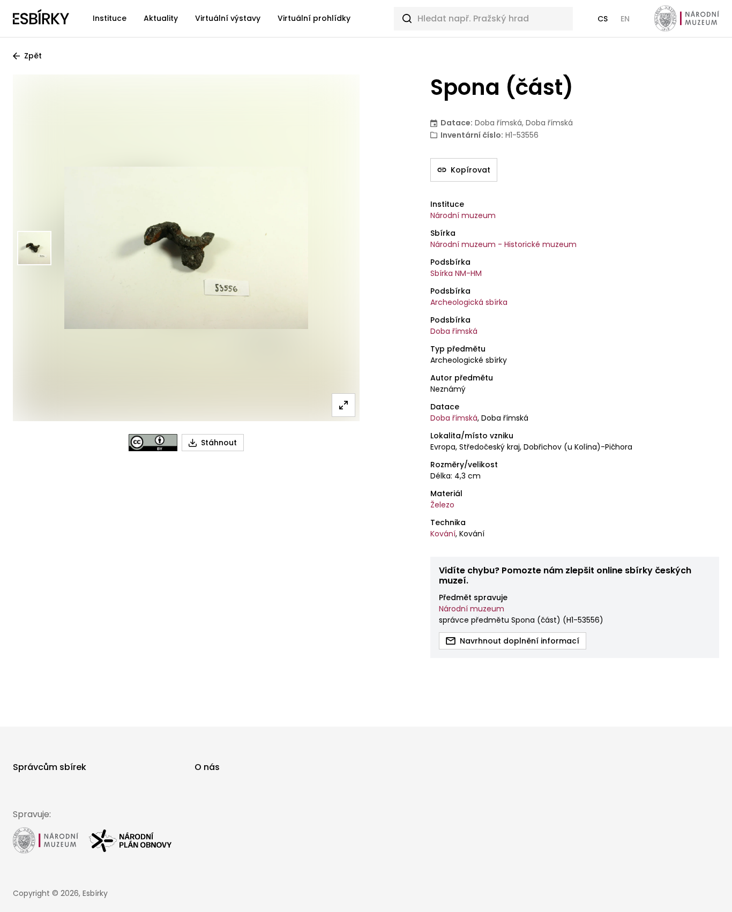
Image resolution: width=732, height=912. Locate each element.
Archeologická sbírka (468, 302)
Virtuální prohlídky (314, 18)
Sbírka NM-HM (456, 273)
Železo (442, 504)
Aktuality (161, 18)
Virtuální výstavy (227, 18)
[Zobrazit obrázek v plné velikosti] (343, 405)
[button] (602, 19)
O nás (207, 767)
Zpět (33, 55)
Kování (442, 533)
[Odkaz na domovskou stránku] (41, 18)
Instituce (109, 18)
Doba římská (453, 331)
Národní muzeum (463, 215)
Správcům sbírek (49, 767)
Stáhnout (219, 442)
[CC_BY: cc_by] (153, 442)
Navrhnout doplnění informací (519, 641)
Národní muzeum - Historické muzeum (503, 244)
